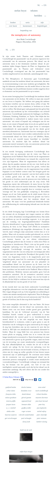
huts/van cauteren (11, 415)
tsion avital (41, 387)
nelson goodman (10, 398)
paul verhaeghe (26, 418)
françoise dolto (11, 394)
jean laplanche (41, 408)
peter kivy (42, 404)
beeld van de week (26, 430)
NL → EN (41, 5)
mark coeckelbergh (41, 391)
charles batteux (26, 387)
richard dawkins (41, 394)
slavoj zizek (26, 422)
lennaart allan (26, 404)
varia (28, 22)
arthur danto (11, 391)
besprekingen (42, 26)
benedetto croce (26, 391)
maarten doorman (42, 398)
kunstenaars (27, 26)
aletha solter (11, 411)
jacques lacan (10, 404)
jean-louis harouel (42, 401)
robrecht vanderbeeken (26, 415)
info (42, 22)
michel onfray (41, 411)
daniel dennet (26, 394)
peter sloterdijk (42, 415)
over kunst (13, 26)
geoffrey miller (26, 408)
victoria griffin (11, 401)
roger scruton (26, 411)
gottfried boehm (11, 387)
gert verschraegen (11, 418)
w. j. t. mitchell (11, 408)
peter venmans (41, 418)
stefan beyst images (26, 452)
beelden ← (40, 15)
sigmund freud (26, 401)
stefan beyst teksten (26, 10)
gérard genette (26, 398)
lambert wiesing (41, 422)
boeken (13, 22)
